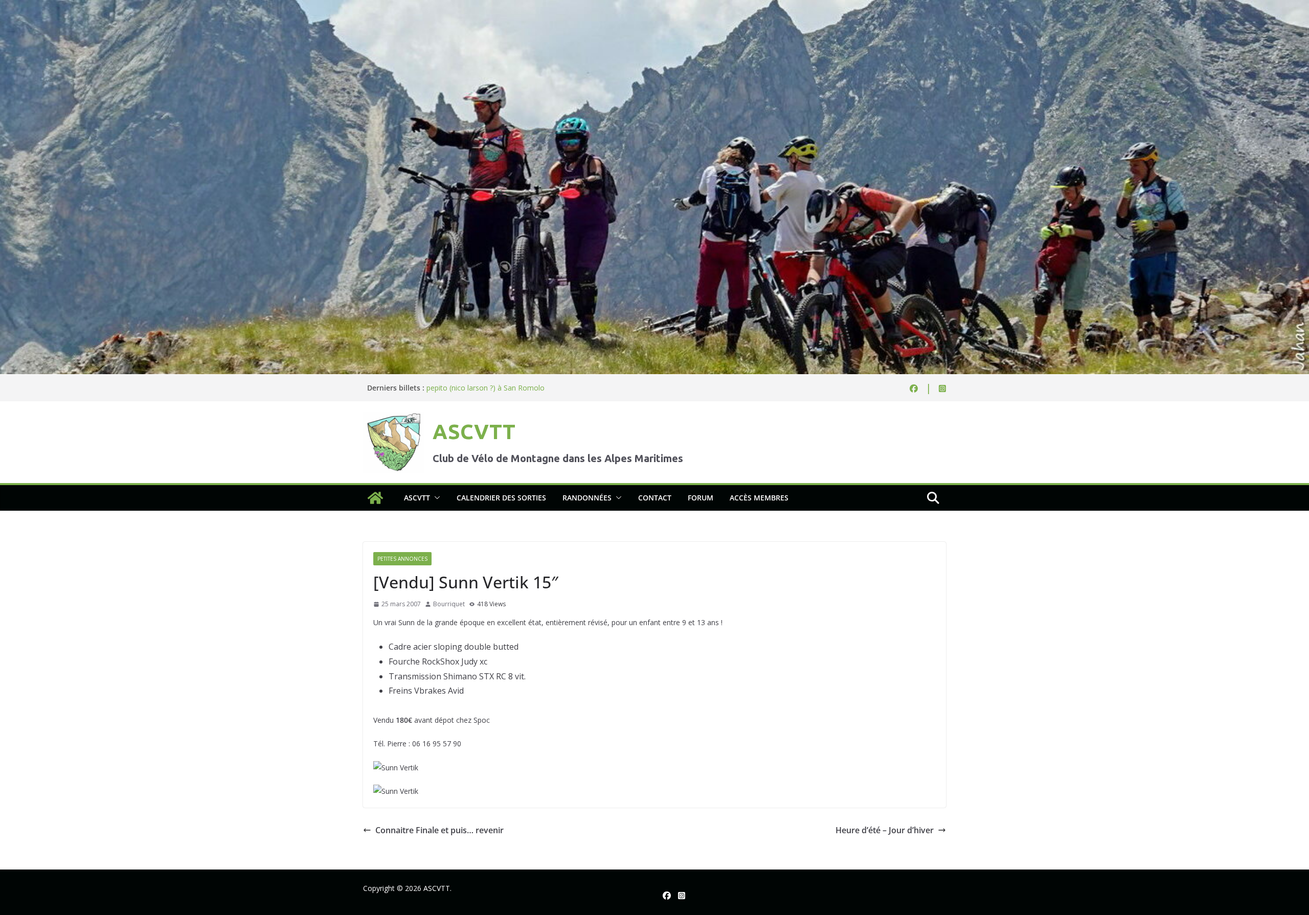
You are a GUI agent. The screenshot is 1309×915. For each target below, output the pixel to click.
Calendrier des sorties (501, 497)
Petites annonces (402, 558)
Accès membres (759, 497)
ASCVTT (474, 431)
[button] (435, 498)
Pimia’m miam (449, 388)
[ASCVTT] (654, 7)
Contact (654, 497)
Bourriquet (449, 604)
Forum (700, 497)
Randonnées (587, 497)
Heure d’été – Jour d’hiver (885, 830)
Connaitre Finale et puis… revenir (439, 830)
